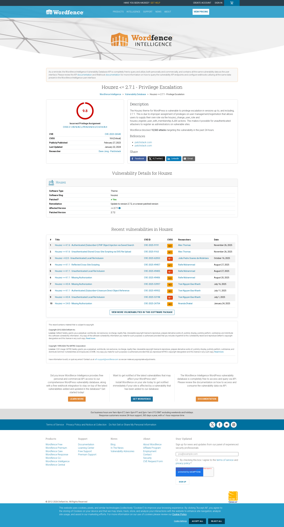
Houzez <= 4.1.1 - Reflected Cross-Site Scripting (77, 265)
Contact (147, 454)
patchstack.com (143, 142)
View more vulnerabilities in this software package (142, 312)
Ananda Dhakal (185, 303)
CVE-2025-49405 (152, 271)
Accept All (197, 521)
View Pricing (201, 12)
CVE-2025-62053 (152, 258)
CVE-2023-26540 (113, 134)
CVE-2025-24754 (152, 303)
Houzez (61, 182)
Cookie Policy (179, 514)
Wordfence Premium (56, 447)
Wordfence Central (55, 464)
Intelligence (133, 12)
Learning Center (86, 447)
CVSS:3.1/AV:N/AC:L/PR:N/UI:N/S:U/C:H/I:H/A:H (85, 127)
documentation (85, 75)
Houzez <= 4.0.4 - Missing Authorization (73, 284)
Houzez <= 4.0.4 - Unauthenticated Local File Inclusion (80, 297)
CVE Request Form (153, 461)
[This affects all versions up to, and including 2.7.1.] (119, 208)
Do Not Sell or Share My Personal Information (132, 424)
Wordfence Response (57, 454)
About (167, 12)
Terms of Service (55, 424)
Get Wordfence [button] (142, 399)
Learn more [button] (77, 399)
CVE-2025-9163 (151, 251)
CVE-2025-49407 (152, 265)
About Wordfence (152, 444)
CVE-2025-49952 (152, 290)
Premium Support (87, 454)
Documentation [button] (207, 399)
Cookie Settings (180, 521)
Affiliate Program (152, 447)
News (158, 12)
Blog (113, 444)
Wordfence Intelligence (58, 461)
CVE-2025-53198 (152, 297)
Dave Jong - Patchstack (110, 151)
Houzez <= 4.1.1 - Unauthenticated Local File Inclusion (80, 271)
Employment (149, 451)
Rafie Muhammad (186, 265)
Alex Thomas (184, 245)
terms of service (225, 460)
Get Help (155, 3)
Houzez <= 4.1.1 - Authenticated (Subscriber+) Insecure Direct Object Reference (92, 290)
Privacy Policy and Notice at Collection (86, 424)
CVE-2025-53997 (152, 284)
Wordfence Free (54, 444)
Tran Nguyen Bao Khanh (189, 284)
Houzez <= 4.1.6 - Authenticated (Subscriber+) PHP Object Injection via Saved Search (94, 245)
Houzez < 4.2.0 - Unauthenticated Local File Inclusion (79, 258)
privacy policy (183, 463)
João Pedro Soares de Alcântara (193, 258)
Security (147, 458)
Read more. (91, 338)
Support (148, 12)
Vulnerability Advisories (122, 451)
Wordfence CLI (53, 458)
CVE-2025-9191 (151, 245)
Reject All (216, 521)
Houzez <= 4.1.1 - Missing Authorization (73, 277)
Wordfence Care (54, 451)
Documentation (86, 444)
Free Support (85, 451)
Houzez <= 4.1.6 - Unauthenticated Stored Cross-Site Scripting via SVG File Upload (93, 251)
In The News (117, 447)
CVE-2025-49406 (152, 277)
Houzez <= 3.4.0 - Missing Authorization (73, 303)
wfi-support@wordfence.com (106, 359)
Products (118, 12)
